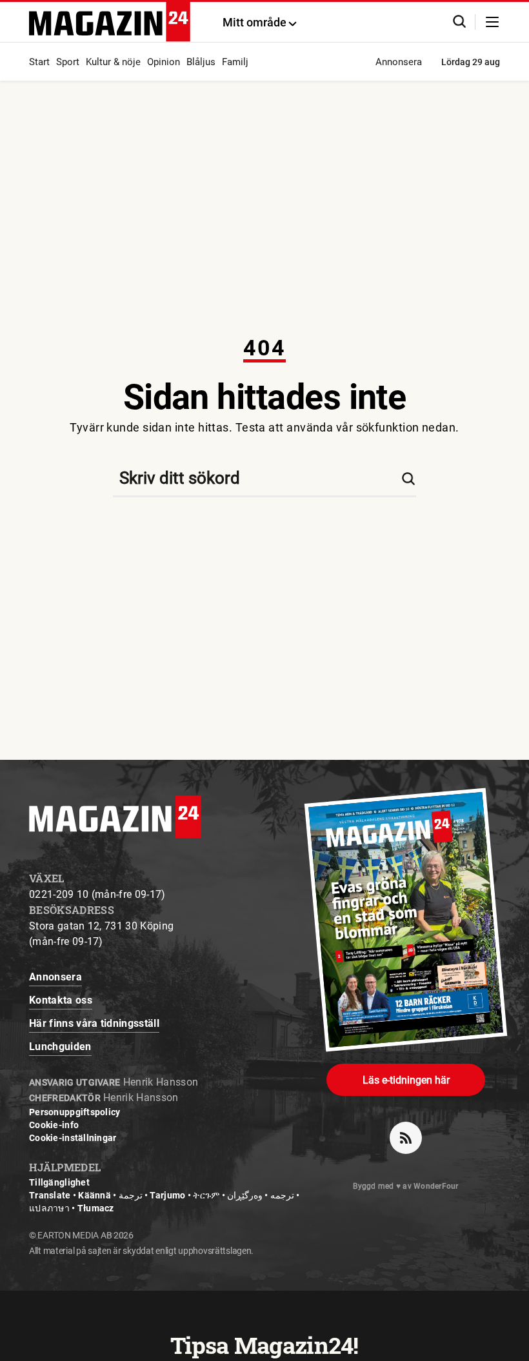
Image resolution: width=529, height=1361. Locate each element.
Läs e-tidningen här (406, 1080)
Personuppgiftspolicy (75, 1112)
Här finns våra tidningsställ (94, 1023)
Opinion (163, 62)
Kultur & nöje (113, 62)
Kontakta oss (60, 1000)
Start (39, 62)
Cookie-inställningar (73, 1138)
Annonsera (398, 62)
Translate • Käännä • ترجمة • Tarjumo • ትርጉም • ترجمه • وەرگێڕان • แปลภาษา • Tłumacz (164, 1201)
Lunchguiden (60, 1046)
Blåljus (200, 62)
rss (406, 1138)
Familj (235, 62)
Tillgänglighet (59, 1182)
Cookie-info (54, 1125)
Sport (67, 62)
